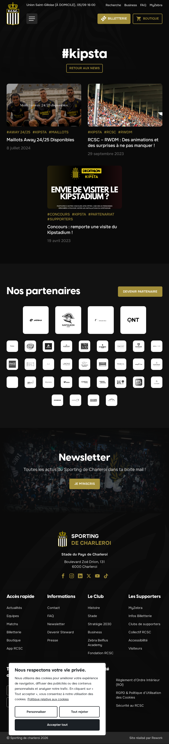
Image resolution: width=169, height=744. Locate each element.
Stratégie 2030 (99, 624)
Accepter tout (57, 725)
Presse (52, 640)
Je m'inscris (84, 484)
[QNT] (133, 320)
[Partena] (12, 346)
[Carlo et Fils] (138, 364)
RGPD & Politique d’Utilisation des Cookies (138, 695)
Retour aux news (84, 68)
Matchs (12, 624)
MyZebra (156, 5)
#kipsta (40, 132)
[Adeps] (30, 382)
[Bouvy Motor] (102, 382)
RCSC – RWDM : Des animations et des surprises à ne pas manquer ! (123, 142)
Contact (53, 608)
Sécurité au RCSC (130, 705)
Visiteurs (135, 648)
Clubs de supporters (144, 624)
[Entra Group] (75, 400)
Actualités (14, 608)
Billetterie (14, 632)
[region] (57, 699)
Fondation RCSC (101, 653)
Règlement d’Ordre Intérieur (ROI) (138, 682)
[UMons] (66, 364)
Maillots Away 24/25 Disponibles (40, 140)
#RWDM (125, 132)
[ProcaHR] (12, 382)
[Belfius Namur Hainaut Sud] (156, 346)
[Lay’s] (30, 346)
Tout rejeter (79, 712)
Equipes (13, 616)
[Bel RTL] (120, 382)
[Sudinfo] (57, 400)
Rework (157, 738)
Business (130, 5)
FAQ (143, 5)
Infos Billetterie (140, 616)
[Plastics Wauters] (48, 382)
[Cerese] (138, 346)
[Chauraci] (102, 364)
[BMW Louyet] (156, 382)
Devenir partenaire (140, 291)
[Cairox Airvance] (84, 382)
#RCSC (110, 132)
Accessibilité (138, 640)
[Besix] (66, 382)
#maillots (58, 132)
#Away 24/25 (18, 132)
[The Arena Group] (84, 364)
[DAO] (84, 346)
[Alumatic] (48, 346)
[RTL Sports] (138, 382)
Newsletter (56, 624)
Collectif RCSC (140, 632)
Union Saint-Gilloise (60, 5)
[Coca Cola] (12, 364)
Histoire (94, 608)
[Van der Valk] (101, 320)
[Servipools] (120, 364)
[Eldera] (36, 320)
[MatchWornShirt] (30, 364)
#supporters (60, 219)
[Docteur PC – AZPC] (48, 364)
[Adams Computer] (93, 400)
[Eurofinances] (66, 346)
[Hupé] (111, 400)
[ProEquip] (120, 346)
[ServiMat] (156, 364)
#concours (58, 214)
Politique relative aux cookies (48, 699)
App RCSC (15, 648)
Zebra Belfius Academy (98, 642)
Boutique (14, 640)
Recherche (113, 5)
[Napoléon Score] (68, 320)
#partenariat (101, 214)
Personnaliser (36, 712)
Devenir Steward (60, 632)
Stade (92, 616)
